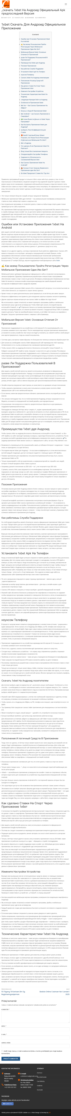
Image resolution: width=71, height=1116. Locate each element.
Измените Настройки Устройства (32, 91)
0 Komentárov (41, 17)
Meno (3, 1026)
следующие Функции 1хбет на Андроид (34, 100)
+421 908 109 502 (10, 1087)
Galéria (39, 1086)
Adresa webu (6, 1043)
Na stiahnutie (41, 1077)
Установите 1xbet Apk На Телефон (33, 72)
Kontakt (40, 1090)
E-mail (4, 1034)
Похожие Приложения (28, 66)
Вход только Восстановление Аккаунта (34, 151)
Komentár (5, 1009)
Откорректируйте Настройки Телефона (34, 154)
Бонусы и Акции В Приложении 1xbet (34, 111)
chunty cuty (7, 17)
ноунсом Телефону (27, 75)
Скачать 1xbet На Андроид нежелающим (35, 78)
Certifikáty (41, 1081)
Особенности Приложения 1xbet (32, 103)
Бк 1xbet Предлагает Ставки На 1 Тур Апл (35, 173)
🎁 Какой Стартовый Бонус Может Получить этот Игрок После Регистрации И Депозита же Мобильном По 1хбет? (35, 137)
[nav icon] (66, 4)
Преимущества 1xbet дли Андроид (33, 63)
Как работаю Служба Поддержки (32, 69)
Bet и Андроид (26, 143)
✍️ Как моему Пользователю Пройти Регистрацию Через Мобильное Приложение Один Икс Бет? (33, 46)
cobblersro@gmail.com (29, 1076)
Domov (39, 1073)
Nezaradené (30, 17)
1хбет (58, 260)
